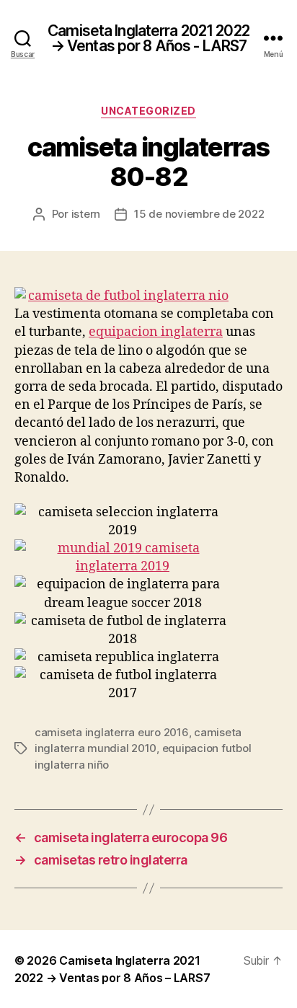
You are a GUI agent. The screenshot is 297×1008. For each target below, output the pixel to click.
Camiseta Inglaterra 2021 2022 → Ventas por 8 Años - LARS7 (148, 38)
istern (85, 214)
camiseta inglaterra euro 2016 (112, 732)
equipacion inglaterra (156, 332)
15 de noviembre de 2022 (199, 214)
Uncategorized (148, 111)
